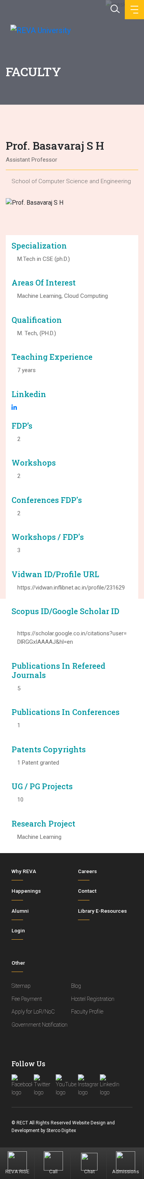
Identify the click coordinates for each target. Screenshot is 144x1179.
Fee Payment (27, 999)
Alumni (20, 911)
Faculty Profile (87, 1012)
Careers (87, 871)
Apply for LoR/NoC (33, 1012)
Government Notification (40, 1025)
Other (18, 963)
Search (114, 8)
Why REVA (24, 871)
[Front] (40, 30)
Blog (76, 986)
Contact (87, 891)
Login (18, 931)
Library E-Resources (102, 911)
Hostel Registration (92, 999)
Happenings (26, 891)
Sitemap (21, 986)
